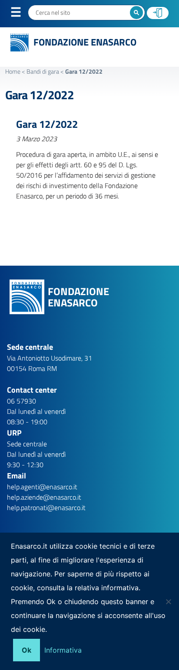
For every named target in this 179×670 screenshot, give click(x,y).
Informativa (63, 650)
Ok (26, 650)
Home (12, 71)
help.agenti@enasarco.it (42, 486)
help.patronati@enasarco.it (46, 507)
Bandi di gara (43, 71)
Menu (21, 14)
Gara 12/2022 (39, 94)
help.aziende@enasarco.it (44, 497)
